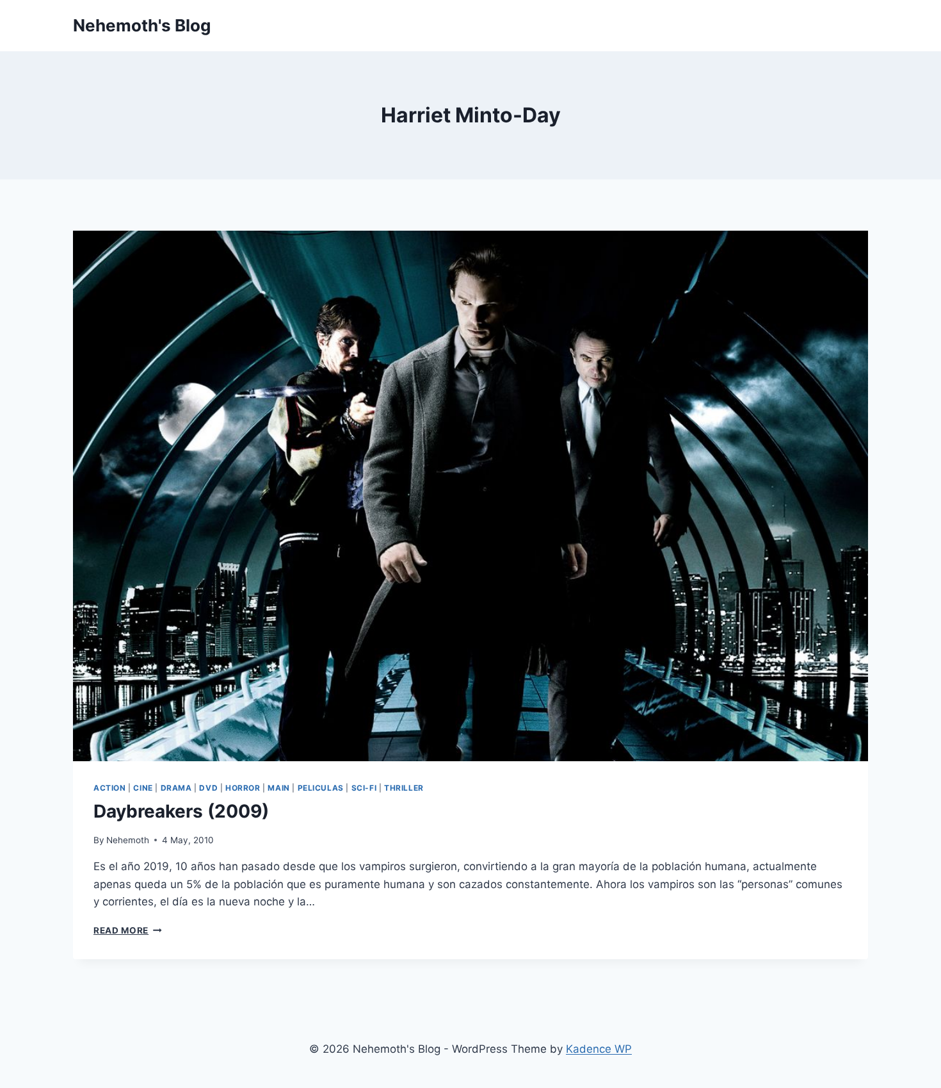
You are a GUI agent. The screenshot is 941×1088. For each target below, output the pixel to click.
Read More (127, 930)
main (278, 788)
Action (109, 788)
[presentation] (470, 496)
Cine (142, 788)
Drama (176, 788)
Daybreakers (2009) (181, 811)
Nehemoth (127, 840)
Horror (243, 788)
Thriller (404, 788)
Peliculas (321, 788)
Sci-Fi (364, 788)
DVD (208, 788)
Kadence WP (599, 1049)
